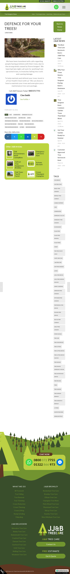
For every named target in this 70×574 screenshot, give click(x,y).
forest (56, 246)
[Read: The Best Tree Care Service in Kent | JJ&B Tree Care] (55, 45)
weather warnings (30, 127)
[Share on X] (14, 137)
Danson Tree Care (19, 541)
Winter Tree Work (58, 412)
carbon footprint (58, 202)
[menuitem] (62, 7)
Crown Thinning (19, 507)
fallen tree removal (57, 237)
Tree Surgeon (57, 389)
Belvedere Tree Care (19, 528)
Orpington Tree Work (51, 501)
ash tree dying (58, 184)
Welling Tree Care (19, 551)
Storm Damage (58, 334)
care (10, 114)
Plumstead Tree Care (50, 507)
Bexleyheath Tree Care (19, 535)
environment (57, 227)
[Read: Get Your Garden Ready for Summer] (55, 130)
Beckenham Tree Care (51, 491)
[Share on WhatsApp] (21, 137)
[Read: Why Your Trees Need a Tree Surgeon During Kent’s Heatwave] (55, 70)
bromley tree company (57, 197)
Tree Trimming (19, 501)
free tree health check (10, 117)
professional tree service (11, 120)
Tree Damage (57, 362)
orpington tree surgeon (58, 292)
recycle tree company (37, 120)
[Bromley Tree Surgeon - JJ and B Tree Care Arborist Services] (15, 7)
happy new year (58, 258)
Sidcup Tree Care (51, 510)
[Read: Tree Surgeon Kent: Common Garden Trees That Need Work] (55, 100)
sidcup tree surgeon (57, 328)
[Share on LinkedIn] (28, 137)
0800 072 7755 (34, 91)
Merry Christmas (58, 286)
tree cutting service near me (59, 356)
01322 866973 (45, 1)
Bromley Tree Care (51, 494)
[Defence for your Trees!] (24, 48)
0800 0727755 (58, 1)
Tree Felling (19, 494)
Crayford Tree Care (19, 538)
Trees (55, 385)
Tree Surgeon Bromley (57, 395)
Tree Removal (19, 497)
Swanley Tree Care (51, 514)
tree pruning (57, 380)
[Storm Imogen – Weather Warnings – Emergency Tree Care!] (1, 287)
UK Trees (22, 127)
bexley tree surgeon (57, 190)
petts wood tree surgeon (58, 299)
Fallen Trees (57, 242)
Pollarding (19, 517)
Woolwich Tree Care (19, 555)
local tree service (58, 275)
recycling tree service (10, 124)
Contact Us (50, 544)
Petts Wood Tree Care (51, 504)
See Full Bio (24, 99)
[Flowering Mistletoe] (68, 287)
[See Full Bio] (29, 99)
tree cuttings (57, 346)
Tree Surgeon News (11, 14)
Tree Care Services (29, 124)
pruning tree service (25, 120)
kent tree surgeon (59, 266)
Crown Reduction (19, 504)
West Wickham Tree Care (51, 517)
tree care (20, 124)
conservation (16, 114)
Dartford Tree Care (19, 545)
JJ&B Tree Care (21, 117)
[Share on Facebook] (8, 137)
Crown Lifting (19, 510)
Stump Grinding (19, 514)
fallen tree (57, 231)
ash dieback (57, 180)
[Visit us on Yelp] (41, 137)
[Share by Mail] (34, 137)
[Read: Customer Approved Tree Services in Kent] (55, 150)
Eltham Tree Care (51, 497)
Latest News (8, 32)
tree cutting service (59, 350)
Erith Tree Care (19, 548)
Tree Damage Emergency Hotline (59, 368)
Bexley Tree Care (19, 532)
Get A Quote (51, 556)
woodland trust (58, 416)
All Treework (19, 491)
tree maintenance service (11, 127)
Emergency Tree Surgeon (58, 221)
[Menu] (62, 7)
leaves (28, 117)
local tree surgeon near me (59, 281)
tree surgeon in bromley (58, 402)
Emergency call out (27, 114)
